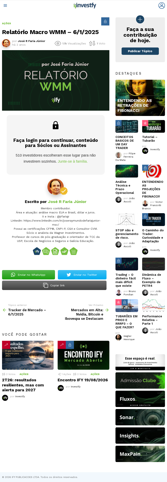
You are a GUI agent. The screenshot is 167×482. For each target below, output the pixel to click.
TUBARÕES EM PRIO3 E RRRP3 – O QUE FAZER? (126, 321)
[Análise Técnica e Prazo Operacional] (126, 171)
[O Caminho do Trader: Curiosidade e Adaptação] (153, 219)
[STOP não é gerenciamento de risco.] (126, 219)
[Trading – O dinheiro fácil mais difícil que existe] (126, 264)
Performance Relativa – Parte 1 (152, 319)
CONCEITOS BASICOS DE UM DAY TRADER (124, 142)
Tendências (6, 345)
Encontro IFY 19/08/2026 (83, 379)
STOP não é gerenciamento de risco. (126, 233)
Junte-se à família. (73, 161)
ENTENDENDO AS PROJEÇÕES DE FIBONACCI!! (152, 189)
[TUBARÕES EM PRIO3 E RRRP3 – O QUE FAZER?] (126, 305)
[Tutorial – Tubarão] (153, 126)
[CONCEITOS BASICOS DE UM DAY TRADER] (126, 126)
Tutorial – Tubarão (149, 138)
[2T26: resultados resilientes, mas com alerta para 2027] (28, 355)
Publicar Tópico (140, 51)
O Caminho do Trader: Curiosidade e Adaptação (153, 235)
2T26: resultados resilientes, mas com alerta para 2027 (23, 384)
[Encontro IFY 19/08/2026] (83, 355)
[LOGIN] (161, 5)
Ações (24, 374)
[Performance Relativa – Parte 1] (153, 305)
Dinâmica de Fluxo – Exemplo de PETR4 (151, 280)
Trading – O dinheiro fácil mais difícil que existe (125, 280)
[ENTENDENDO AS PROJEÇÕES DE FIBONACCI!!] (153, 171)
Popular (145, 123)
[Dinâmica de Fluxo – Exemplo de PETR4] (153, 264)
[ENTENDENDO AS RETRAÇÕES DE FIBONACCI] (140, 98)
